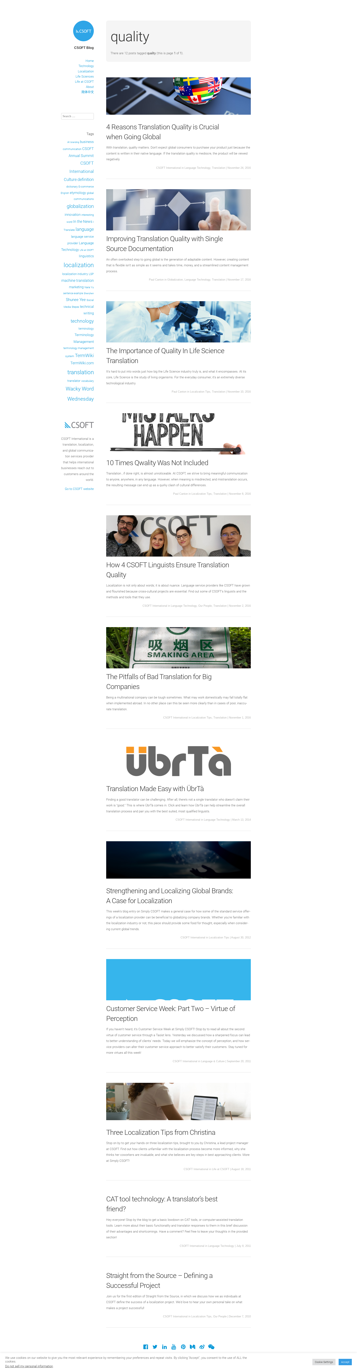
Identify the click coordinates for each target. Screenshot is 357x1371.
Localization (86, 71)
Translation (218, 167)
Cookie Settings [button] (324, 1362)
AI (68, 142)
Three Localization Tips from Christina (160, 1132)
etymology (78, 193)
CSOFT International (168, 167)
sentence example (73, 293)
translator (73, 381)
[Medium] (192, 1347)
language (85, 229)
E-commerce (86, 186)
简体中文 (87, 92)
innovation (73, 214)
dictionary (72, 186)
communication (72, 149)
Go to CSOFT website (79, 489)
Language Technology (197, 167)
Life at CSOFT (84, 82)
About (90, 87)
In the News (82, 221)
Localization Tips (200, 391)
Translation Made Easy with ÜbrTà (155, 789)
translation (80, 372)
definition (85, 179)
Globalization (175, 279)
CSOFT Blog (84, 48)
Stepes (75, 307)
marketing (76, 287)
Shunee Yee (76, 299)
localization (79, 265)
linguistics (86, 256)
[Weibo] (202, 1347)
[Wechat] (211, 1347)
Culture (70, 179)
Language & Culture (213, 1061)
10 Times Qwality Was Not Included (157, 463)
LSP (91, 274)
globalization (80, 206)
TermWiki (84, 355)
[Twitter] (155, 1347)
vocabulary (87, 380)
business (87, 142)
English (65, 193)
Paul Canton (156, 279)
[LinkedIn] (164, 1347)
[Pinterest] (183, 1347)
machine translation (77, 280)
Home (90, 61)
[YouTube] (173, 1347)
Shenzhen (89, 293)
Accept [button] (345, 1362)
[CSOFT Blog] (83, 42)
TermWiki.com (82, 363)
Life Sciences (85, 76)
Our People (205, 605)
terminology (86, 328)
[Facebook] (145, 1347)
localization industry (75, 274)
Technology (86, 66)
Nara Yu (89, 287)
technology (82, 321)
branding (74, 142)
